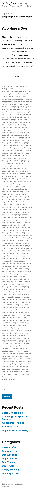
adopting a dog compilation (19, 135)
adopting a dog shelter (16, 271)
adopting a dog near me (19, 220)
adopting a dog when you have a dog (14, 333)
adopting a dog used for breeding (16, 323)
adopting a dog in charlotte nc (18, 171)
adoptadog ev (19, 91)
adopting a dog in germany (15, 176)
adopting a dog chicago (10, 132)
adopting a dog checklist (18, 130)
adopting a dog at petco (16, 112)
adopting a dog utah (9, 325)
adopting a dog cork (9, 138)
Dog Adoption (9, 89)
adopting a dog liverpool (15, 217)
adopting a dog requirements (12, 246)
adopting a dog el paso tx (10, 148)
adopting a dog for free (10, 161)
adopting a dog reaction (23, 238)
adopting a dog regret (21, 243)
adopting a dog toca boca (11, 312)
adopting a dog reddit (9, 240)
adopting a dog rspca (21, 256)
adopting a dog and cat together (20, 107)
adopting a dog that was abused (19, 297)
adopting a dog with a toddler (12, 338)
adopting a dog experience (18, 158)
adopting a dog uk (22, 317)
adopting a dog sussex (18, 284)
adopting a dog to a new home (15, 310)
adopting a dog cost (23, 138)
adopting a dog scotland (20, 266)
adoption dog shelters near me (12, 371)
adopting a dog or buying (10, 228)
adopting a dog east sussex (11, 143)
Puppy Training (10, 469)
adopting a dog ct (23, 140)
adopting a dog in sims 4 (10, 207)
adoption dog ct (23, 364)
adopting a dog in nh (9, 192)
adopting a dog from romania (18, 166)
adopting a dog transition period (19, 315)
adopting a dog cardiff (17, 125)
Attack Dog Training (13, 422)
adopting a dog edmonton (22, 145)
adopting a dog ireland (10, 212)
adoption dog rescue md (19, 369)
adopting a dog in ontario (10, 197)
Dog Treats (8, 465)
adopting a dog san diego (10, 264)
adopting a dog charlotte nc (11, 127)
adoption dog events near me (12, 366)
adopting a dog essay (17, 150)
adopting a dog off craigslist (11, 222)
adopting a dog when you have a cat (18, 330)
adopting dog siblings (14, 356)
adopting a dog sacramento (15, 261)
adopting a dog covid (9, 140)
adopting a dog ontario (18, 225)
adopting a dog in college (10, 174)
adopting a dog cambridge (18, 120)
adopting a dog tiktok (20, 305)
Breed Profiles (10, 447)
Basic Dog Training (12, 412)
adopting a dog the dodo (10, 302)
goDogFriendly (9, 86)
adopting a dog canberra (10, 122)
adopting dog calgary (14, 353)
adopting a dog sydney (10, 287)
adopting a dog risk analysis (11, 253)
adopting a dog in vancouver (16, 210)
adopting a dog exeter (9, 156)
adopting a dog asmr (9, 109)
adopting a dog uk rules (10, 320)
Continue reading (10, 76)
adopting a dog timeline (10, 307)
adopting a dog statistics (10, 279)
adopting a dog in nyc (21, 194)
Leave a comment (10, 379)
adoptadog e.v (9, 91)
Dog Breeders (9, 458)
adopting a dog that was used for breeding (16, 299)
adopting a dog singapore (20, 274)
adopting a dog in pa (16, 199)
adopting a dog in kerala (10, 181)
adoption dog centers (23, 361)
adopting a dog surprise (15, 282)
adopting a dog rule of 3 (10, 258)
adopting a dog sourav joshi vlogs (13, 276)
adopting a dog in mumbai (18, 189)
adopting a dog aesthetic (16, 99)
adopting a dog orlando (10, 233)
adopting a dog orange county (19, 230)
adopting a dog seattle (10, 269)
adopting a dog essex (21, 153)
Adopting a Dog (14, 28)
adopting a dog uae (8, 317)
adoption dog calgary (16, 359)
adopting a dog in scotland (16, 204)
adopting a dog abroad (14, 94)
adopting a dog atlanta (23, 114)
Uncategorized (10, 473)
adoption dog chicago (9, 364)
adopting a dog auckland (10, 117)
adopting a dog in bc (9, 168)
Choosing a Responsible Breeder (15, 418)
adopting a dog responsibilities (20, 251)
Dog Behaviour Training (15, 430)
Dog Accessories (11, 451)
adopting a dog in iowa (20, 179)
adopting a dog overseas (16, 235)
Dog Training (9, 462)
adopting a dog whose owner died (13, 335)
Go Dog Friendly (10, 3)
